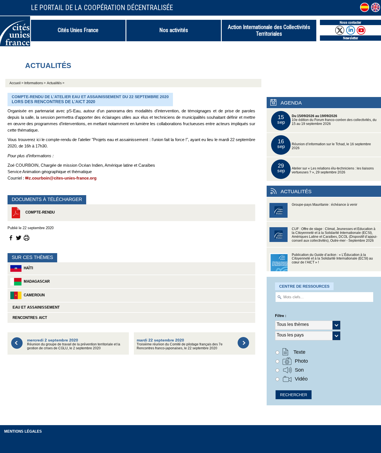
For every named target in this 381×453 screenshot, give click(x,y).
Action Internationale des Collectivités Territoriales (269, 30)
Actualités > (55, 83)
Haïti (27, 268)
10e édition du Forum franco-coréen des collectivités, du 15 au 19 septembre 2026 (327, 119)
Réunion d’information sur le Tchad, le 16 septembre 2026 (324, 144)
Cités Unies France (78, 30)
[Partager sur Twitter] (18, 237)
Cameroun (33, 295)
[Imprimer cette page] (26, 237)
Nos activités (173, 30)
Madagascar (35, 281)
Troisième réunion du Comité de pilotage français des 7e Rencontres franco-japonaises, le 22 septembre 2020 (180, 344)
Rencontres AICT (28, 318)
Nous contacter (350, 22)
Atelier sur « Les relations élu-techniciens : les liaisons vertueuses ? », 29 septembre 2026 (325, 168)
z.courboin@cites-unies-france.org (63, 178)
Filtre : (280, 316)
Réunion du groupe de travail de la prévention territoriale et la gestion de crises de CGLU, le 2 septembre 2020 (73, 344)
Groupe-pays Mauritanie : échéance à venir (324, 204)
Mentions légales (23, 431)
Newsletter (350, 38)
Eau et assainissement (35, 307)
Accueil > (16, 83)
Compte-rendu (39, 212)
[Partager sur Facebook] (11, 237)
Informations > (35, 83)
